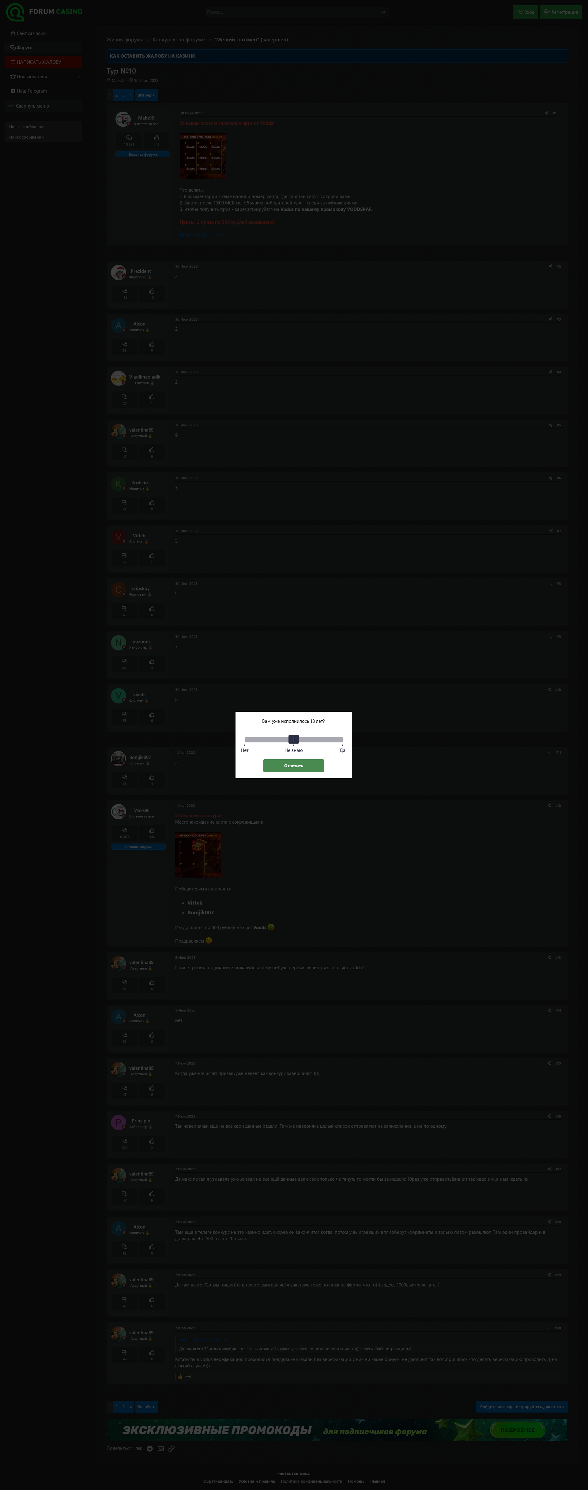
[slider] (293, 739)
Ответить (293, 765)
